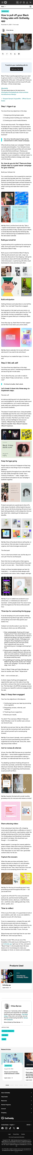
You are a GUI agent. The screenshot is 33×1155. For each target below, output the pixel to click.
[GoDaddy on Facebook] (2, 1129)
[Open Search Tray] (17, 2)
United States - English (7, 1124)
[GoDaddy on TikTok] (10, 1129)
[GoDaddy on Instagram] (6, 1129)
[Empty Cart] (30, 2)
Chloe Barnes (9, 30)
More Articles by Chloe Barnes (12, 1022)
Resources (4, 1100)
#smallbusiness (6, 94)
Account (3, 1108)
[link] (7, 54)
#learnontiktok (23, 92)
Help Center (4, 1096)
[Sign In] (27, 2)
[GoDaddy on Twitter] (14, 1129)
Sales (4, 1039)
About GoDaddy (5, 1092)
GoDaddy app (8, 944)
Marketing (5, 11)
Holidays (5, 1035)
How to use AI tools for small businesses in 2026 (11, 1072)
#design (13, 94)
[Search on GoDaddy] (30, 6)
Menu (2, 6)
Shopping (3, 1112)
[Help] (23, 2)
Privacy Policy (16, 1134)
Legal (9, 1134)
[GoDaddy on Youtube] (18, 1129)
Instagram (10, 1019)
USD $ (28, 1124)
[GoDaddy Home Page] (7, 1118)
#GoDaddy (4, 92)
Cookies (23, 1134)
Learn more (7, 1078)
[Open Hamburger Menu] (1, 2)
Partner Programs (6, 1104)
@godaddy (4, 88)
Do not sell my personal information (16, 1137)
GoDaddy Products (8, 1031)
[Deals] (20, 2)
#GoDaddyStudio (13, 92)
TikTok (26, 1018)
